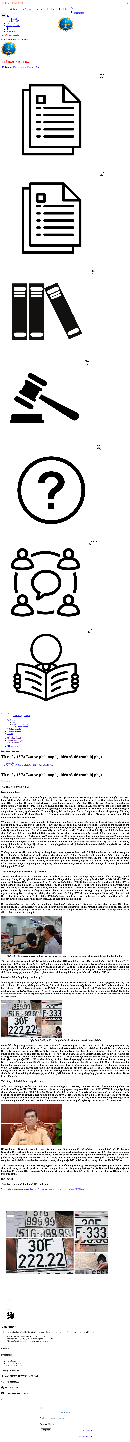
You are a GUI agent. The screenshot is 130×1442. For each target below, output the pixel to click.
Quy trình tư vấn (12, 1361)
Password (43, 1424)
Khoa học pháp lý (14, 738)
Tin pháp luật (12, 736)
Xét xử (10, 734)
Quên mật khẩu (86, 1431)
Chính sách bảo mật (20, 724)
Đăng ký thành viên (85, 1436)
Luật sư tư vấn (13, 743)
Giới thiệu (13, 9)
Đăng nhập (63, 9)
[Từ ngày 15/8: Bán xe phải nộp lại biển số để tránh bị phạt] (57, 1293)
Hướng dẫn (26, 9)
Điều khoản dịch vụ (20, 727)
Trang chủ (10, 763)
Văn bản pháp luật (14, 729)
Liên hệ (39, 9)
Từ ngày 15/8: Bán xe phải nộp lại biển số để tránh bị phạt (29, 765)
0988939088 (79, 13)
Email (42, 1418)
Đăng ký (50, 9)
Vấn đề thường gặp (15, 740)
